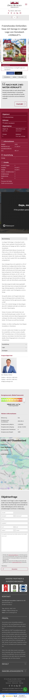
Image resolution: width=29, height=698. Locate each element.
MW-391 (5, 131)
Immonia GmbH (17, 681)
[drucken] (25, 77)
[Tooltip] (27, 693)
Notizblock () (7, 77)
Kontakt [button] (19, 104)
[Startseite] (14, 4)
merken (14, 77)
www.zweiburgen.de (11, 612)
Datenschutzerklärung (13, 554)
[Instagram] (20, 13)
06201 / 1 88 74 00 (25, 689)
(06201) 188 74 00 (10, 608)
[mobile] (26, 4)
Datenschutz (15, 683)
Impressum (8, 683)
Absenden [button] (14, 569)
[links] (11, 17)
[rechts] (17, 17)
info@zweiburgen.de (7, 381)
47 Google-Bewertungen (22, 696)
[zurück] (3, 588)
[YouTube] (14, 13)
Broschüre (21, 77)
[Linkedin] (17, 13)
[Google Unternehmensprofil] (11, 13)
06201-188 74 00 (15, 11)
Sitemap (21, 683)
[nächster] (25, 588)
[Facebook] (8, 13)
